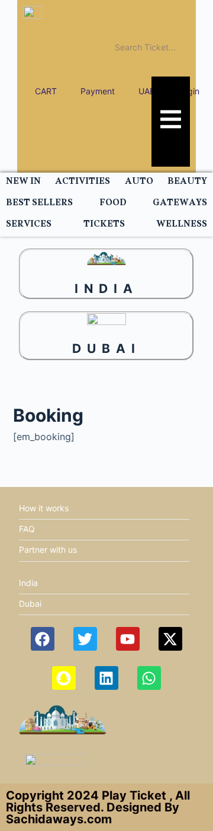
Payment (97, 91)
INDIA (106, 288)
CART (46, 91)
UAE (146, 91)
